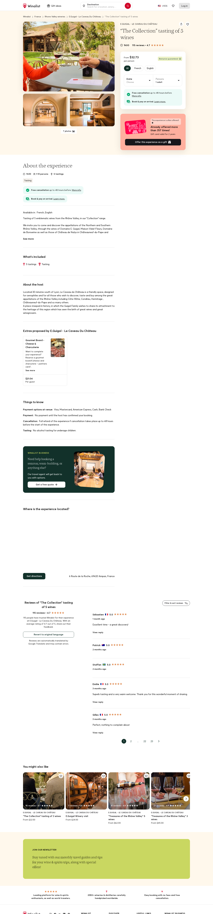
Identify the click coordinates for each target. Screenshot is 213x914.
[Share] (181, 24)
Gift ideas (56, 5)
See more (28, 239)
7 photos (67, 131)
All (127, 68)
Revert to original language (48, 636)
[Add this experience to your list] (187, 24)
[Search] (129, 6)
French (138, 68)
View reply (98, 634)
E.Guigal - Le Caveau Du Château (138, 24)
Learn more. (160, 102)
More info (136, 96)
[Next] (186, 801)
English (152, 68)
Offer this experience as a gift (151, 143)
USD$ (164, 6)
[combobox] (104, 5)
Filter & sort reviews (172, 604)
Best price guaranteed (168, 59)
